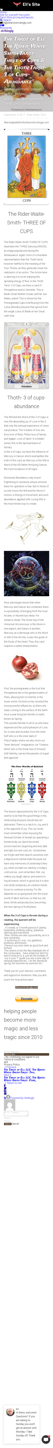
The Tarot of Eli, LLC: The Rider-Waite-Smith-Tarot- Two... (25, 1071)
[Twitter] (5, 1088)
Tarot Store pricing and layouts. (17, 17)
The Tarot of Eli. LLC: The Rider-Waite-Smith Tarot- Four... (25, 1079)
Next (6, 1075)
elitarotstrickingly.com (26, 987)
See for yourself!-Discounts (15, 14)
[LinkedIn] (5, 1091)
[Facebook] (5, 1085)
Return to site (14, 1082)
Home (3, 12)
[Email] (5, 1093)
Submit (8, 1124)
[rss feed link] (5, 1097)
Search (7, 20)
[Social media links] (1, 25)
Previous (11, 1067)
